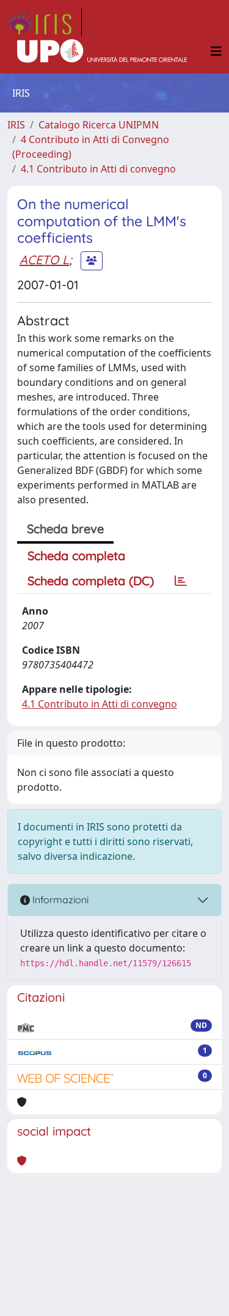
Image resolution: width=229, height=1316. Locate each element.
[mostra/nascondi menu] (216, 51)
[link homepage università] (102, 51)
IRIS (16, 124)
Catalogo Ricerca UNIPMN (98, 124)
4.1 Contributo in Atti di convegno (98, 169)
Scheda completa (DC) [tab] (90, 580)
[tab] (180, 581)
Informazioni (59, 899)
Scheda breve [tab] (65, 528)
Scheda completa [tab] (76, 555)
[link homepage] (44, 22)
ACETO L (44, 259)
